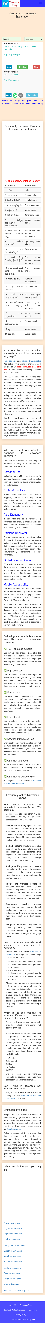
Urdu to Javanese (11, 1283)
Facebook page (14, 1128)
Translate (22, 67)
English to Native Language (14, 1310)
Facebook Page (26, 1305)
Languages (33, 1310)
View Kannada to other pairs (16, 1290)
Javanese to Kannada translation (22, 782)
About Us (12, 1305)
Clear (36, 67)
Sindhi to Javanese (12, 1267)
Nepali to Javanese (12, 1256)
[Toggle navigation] (40, 3)
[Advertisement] (22, 29)
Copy (8, 66)
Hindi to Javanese (12, 1239)
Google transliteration (31, 360)
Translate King (10, 360)
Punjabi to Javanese (13, 1261)
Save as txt (32, 95)
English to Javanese (13, 1228)
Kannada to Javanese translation (23, 1097)
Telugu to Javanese (12, 1278)
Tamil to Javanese (12, 1273)
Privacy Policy (20, 1314)
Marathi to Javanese (13, 1250)
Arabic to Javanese (12, 1223)
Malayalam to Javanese (14, 1245)
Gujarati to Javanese (13, 1233)
